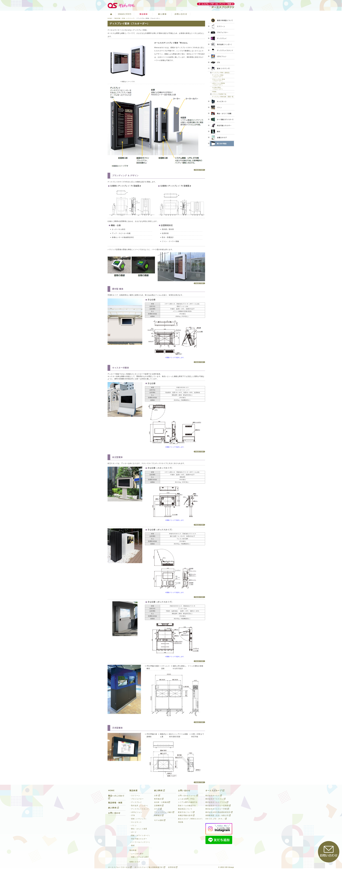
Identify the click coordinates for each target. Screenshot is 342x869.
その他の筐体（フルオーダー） (218, 88)
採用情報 (172, 867)
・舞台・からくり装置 (138, 829)
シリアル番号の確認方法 (188, 802)
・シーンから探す (136, 854)
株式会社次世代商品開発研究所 (218, 812)
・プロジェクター (136, 799)
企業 (156, 795)
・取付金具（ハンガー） (139, 805)
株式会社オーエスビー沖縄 (216, 809)
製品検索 (143, 14)
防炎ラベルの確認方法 (187, 805)
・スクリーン (134, 795)
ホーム (110, 14)
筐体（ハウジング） (128, 18)
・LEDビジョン (135, 812)
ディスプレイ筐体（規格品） (221, 72)
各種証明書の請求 (185, 815)
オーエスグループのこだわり (124, 14)
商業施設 (158, 815)
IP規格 (214, 91)
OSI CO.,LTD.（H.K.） (215, 819)
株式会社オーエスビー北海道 (217, 805)
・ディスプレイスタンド (139, 809)
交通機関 (158, 805)
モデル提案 (159, 820)
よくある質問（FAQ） (187, 799)
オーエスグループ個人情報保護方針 (149, 867)
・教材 (132, 845)
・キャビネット (135, 822)
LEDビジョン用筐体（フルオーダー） (218, 84)
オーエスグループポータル (119, 867)
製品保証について (185, 809)
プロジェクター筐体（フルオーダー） (218, 80)
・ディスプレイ (135, 802)
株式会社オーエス (212, 795)
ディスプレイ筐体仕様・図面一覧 (223, 96)
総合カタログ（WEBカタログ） (190, 819)
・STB (132, 815)
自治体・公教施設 (161, 802)
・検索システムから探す (139, 857)
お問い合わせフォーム (187, 795)
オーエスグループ (213, 791)
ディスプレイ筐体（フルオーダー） (218, 75)
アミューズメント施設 (163, 812)
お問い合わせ (181, 14)
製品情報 (117, 18)
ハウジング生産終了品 (219, 94)
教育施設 (158, 799)
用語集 (180, 822)
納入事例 (162, 14)
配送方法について (185, 812)
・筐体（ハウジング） (138, 819)
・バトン (133, 825)
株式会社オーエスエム (214, 799)
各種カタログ (134, 862)
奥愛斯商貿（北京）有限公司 (217, 815)
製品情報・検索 (115, 803)
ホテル (157, 809)
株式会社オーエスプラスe (216, 802)
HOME (110, 18)
